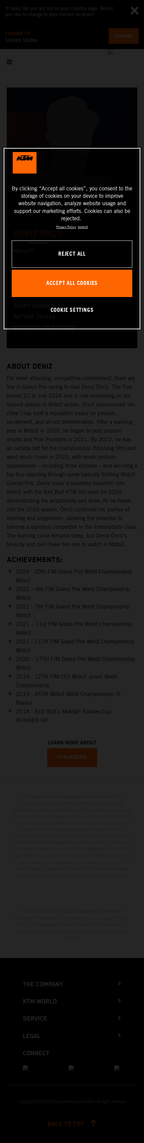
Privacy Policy (66, 227)
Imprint (83, 227)
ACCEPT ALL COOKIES (72, 283)
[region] (72, 238)
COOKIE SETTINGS (72, 310)
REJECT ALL (72, 254)
